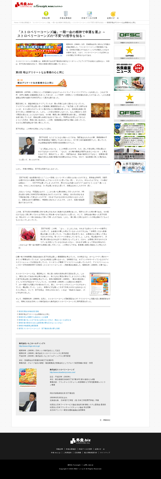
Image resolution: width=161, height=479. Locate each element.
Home (16, 22)
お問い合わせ (88, 465)
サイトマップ (105, 452)
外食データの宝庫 (89, 18)
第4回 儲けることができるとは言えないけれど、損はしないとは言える (45, 320)
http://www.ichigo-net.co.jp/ (29, 346)
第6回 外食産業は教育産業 (28, 326)
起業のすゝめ (113, 18)
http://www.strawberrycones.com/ (62, 372)
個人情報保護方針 (90, 452)
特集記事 (46, 18)
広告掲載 (78, 452)
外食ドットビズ (79, 469)
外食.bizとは (55, 452)
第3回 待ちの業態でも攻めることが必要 (33, 317)
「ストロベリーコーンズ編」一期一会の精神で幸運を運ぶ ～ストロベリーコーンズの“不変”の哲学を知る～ (68, 22)
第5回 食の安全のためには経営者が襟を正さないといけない (41, 323)
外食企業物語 (66, 18)
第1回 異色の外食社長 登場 (29, 311)
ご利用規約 (67, 452)
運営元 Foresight (74, 465)
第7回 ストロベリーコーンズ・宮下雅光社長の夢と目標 (39, 328)
